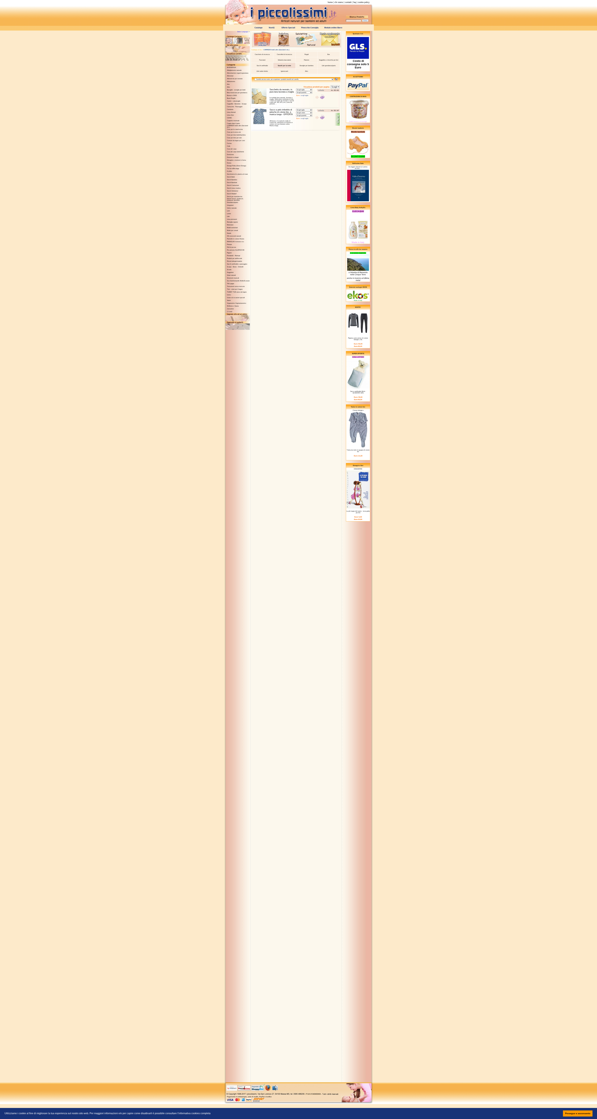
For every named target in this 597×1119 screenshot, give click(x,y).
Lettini (229, 213)
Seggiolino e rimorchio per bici (328, 60)
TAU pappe (230, 283)
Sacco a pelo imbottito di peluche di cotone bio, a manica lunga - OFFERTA (281, 112)
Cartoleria (230, 109)
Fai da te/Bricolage (233, 168)
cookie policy (364, 2)
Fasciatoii (262, 60)
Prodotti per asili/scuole (234, 258)
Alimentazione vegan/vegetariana (237, 73)
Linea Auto (230, 115)
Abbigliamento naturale (234, 70)
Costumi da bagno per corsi (236, 140)
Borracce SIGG (232, 95)
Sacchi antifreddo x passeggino (237, 264)
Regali (307, 54)
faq (354, 2)
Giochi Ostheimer (232, 191)
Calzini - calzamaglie (233, 101)
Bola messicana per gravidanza (237, 92)
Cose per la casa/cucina (235, 129)
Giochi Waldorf (231, 194)
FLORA (229, 171)
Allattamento (231, 81)
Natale (229, 233)
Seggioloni (230, 272)
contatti (348, 2)
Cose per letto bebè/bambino (236, 135)
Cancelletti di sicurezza (284, 54)
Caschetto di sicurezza (262, 54)
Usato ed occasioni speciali (236, 297)
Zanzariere (230, 309)
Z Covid (229, 311)
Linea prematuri (232, 219)
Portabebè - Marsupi (233, 255)
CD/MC (229, 118)
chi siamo (338, 2)
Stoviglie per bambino (306, 65)
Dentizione (230, 154)
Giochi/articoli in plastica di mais (237, 174)
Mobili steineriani (232, 227)
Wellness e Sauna (233, 306)
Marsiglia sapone (232, 222)
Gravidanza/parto (232, 202)
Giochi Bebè (231, 177)
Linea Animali (231, 112)
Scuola (229, 269)
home (330, 2)
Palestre (306, 60)
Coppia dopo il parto (233, 123)
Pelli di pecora (231, 247)
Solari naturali (231, 275)
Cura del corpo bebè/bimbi (235, 152)
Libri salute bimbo (262, 71)
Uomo (229, 295)
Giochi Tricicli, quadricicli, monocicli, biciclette (235, 199)
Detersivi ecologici (233, 157)
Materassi (230, 225)
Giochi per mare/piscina (234, 196)
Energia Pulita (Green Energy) (236, 166)
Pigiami (229, 253)
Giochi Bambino (232, 180)
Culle (228, 146)
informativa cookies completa (194, 1113)
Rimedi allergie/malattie (234, 261)
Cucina (229, 143)
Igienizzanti (284, 71)
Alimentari (230, 76)
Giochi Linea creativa (234, 188)
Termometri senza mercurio (236, 286)
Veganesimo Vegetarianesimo (236, 303)
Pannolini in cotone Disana (235, 239)
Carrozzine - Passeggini (234, 106)
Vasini (229, 300)
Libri (228, 216)
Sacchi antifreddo (262, 65)
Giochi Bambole (232, 182)
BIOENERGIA (231, 67)
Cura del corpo (231, 149)
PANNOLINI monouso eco (235, 241)
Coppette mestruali (233, 120)
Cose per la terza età (234, 132)
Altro (228, 87)
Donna (229, 163)
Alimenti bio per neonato (235, 78)
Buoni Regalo (231, 98)
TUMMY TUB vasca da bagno (237, 292)
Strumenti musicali (233, 278)
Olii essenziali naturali (234, 236)
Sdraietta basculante (284, 60)
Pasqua (229, 244)
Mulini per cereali (232, 230)
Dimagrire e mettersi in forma (236, 160)
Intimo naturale (232, 208)
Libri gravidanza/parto (329, 65)
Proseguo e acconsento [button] (577, 1113)
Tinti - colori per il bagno (235, 289)
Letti (228, 211)
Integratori (230, 205)
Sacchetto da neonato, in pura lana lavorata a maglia (282, 90)
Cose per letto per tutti (234, 138)
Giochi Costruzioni (233, 185)
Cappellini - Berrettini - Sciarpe (237, 104)
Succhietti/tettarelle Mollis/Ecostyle (238, 281)
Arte (228, 84)
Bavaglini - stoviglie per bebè (236, 90)
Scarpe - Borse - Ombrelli (235, 267)
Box (328, 54)
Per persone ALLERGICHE (235, 250)
